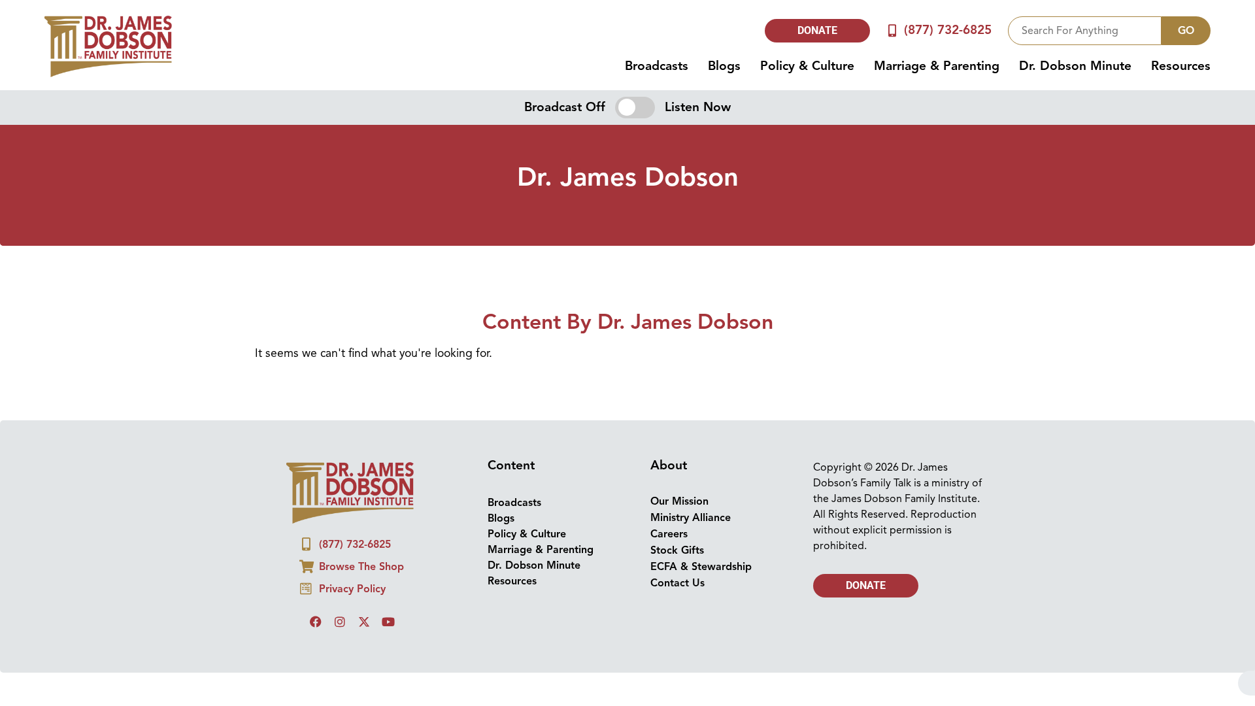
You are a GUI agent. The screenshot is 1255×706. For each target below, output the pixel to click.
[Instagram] (340, 621)
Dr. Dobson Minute (1075, 66)
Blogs (724, 66)
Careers (669, 534)
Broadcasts (656, 66)
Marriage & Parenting (936, 66)
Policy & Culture (807, 66)
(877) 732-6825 (948, 30)
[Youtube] (388, 621)
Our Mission (679, 501)
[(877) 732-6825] (892, 30)
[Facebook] (315, 621)
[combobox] (1085, 30)
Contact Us (677, 583)
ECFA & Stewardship (701, 566)
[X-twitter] (364, 621)
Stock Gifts (677, 550)
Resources (1181, 66)
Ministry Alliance (690, 517)
